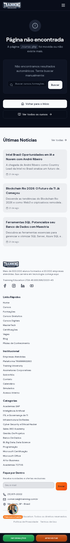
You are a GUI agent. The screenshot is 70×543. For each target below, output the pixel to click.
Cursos (7, 307)
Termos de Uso (48, 521)
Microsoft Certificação (15, 451)
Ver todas (57, 140)
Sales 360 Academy (14, 428)
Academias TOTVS (13, 464)
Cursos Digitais (11, 320)
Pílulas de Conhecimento (16, 343)
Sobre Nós (8, 374)
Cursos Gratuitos (12, 316)
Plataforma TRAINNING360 (17, 361)
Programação (10, 446)
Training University (13, 365)
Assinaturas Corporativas (17, 370)
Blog (5, 338)
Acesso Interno (11, 392)
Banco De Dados (12, 437)
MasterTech (9, 325)
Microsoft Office (12, 455)
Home (6, 302)
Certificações (10, 329)
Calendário (9, 383)
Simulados (8, 388)
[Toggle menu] (63, 5)
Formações (9, 311)
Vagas (6, 334)
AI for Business (11, 460)
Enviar (61, 486)
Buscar (55, 85)
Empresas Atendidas (14, 356)
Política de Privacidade (25, 521)
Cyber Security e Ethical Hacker (20, 424)
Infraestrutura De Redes (16, 419)
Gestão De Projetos (14, 433)
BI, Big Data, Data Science (16, 442)
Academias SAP (11, 406)
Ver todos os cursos (35, 114)
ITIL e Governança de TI (15, 415)
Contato (7, 379)
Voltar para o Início (37, 104)
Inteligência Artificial (14, 410)
